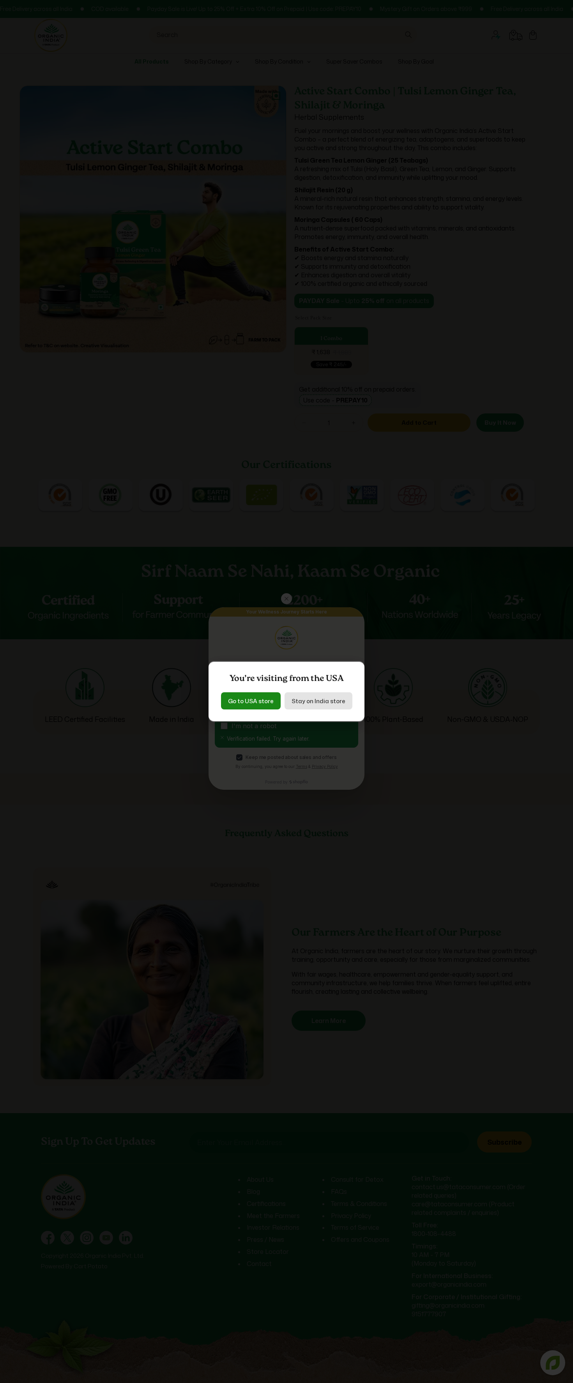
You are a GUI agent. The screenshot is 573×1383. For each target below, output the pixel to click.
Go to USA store (251, 701)
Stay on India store (318, 701)
